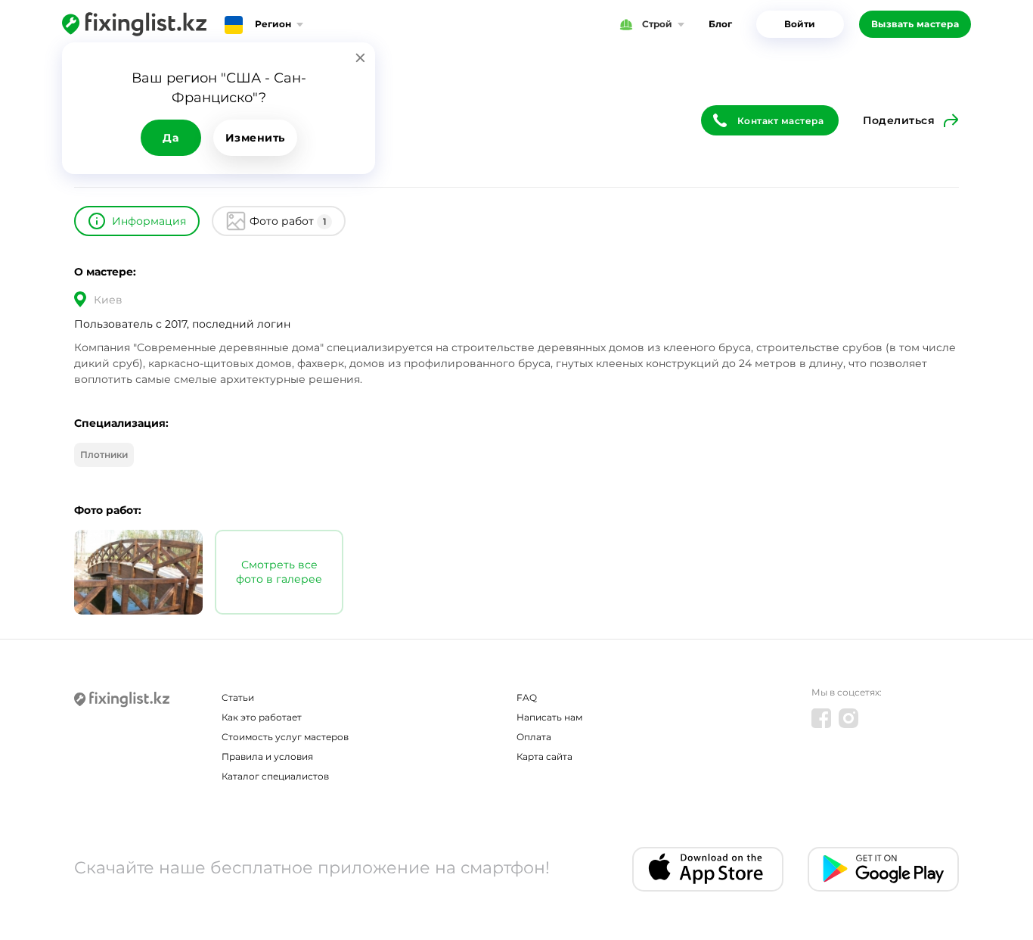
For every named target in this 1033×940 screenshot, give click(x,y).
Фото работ (288, 221)
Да (170, 138)
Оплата (533, 736)
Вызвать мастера (915, 24)
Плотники (104, 454)
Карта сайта (544, 756)
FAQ (526, 697)
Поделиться (899, 120)
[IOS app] (707, 869)
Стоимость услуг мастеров (285, 736)
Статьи (238, 697)
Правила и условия (267, 756)
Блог (720, 24)
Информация (149, 221)
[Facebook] (821, 718)
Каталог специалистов (275, 776)
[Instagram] (848, 718)
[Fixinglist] (134, 24)
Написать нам (549, 717)
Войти (799, 24)
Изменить (255, 138)
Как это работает (262, 717)
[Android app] (883, 869)
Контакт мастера (780, 120)
